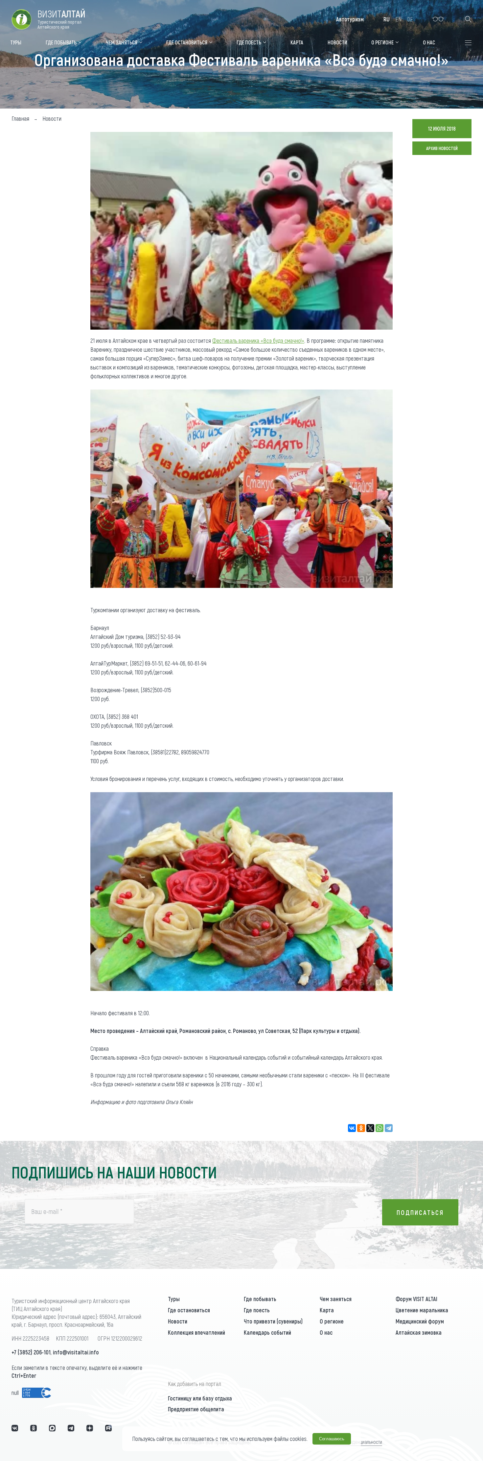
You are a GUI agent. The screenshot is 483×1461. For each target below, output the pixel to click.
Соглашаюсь (331, 1438)
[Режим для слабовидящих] (438, 19)
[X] (370, 1128)
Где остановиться (189, 1310)
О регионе (332, 1321)
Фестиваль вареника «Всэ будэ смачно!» (258, 340)
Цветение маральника (422, 1310)
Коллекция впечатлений (196, 1332)
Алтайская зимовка (419, 1332)
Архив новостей (442, 148)
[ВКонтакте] (352, 1128)
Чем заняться (336, 1298)
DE (410, 19)
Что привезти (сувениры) (273, 1321)
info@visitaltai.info (76, 1352)
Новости (177, 1321)
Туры (174, 1298)
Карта (327, 1310)
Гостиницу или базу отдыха (200, 1398)
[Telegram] (389, 1128)
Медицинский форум (420, 1321)
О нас (326, 1332)
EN (398, 19)
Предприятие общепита (196, 1409)
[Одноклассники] (361, 1128)
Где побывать (260, 1298)
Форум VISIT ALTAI (416, 1298)
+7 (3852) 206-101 (31, 1352)
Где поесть (257, 1310)
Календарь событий (267, 1332)
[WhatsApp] (379, 1128)
